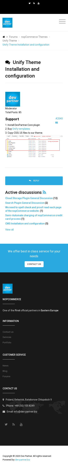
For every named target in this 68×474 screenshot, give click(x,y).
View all (9, 229)
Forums (13, 36)
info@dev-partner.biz (25, 411)
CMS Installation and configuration (25, 223)
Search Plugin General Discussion (24, 202)
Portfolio (7, 342)
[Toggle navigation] (61, 21)
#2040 (59, 118)
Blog (5, 371)
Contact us (8, 332)
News (5, 365)
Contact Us (34, 264)
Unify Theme (10, 40)
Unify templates (21, 128)
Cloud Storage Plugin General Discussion (29, 198)
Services (7, 337)
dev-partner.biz (22, 459)
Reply (36, 181)
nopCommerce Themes (34, 36)
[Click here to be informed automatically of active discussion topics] (44, 192)
